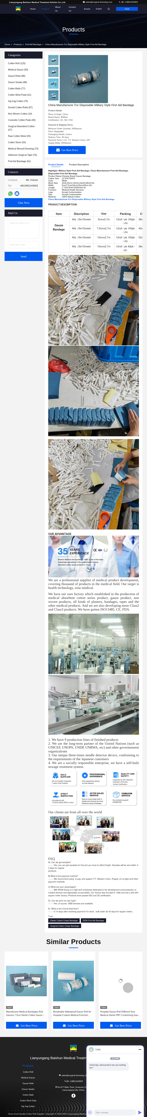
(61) (19, 161)
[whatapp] (10, 194)
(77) (16, 88)
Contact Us (72, 9)
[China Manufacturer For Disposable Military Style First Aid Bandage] (84, 79)
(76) (22, 155)
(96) (16, 76)
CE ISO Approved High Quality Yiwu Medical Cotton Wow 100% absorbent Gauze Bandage (119, 1013)
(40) (21, 120)
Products (45, 9)
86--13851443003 (129, 2)
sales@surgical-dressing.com (99, 2)
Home (33, 9)
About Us (57, 9)
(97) (20, 107)
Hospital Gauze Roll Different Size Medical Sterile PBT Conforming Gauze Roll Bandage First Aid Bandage (73, 1013)
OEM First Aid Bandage (93, 920)
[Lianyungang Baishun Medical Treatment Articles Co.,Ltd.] (18, 8)
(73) (23, 148)
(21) (19, 95)
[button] (53, 99)
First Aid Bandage (33, 44)
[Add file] (90, 1112)
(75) (18, 101)
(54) (17, 142)
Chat (127, 9)
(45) (19, 136)
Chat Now (23, 202)
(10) (20, 114)
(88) (17, 82)
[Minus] (140, 1049)
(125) (16, 63)
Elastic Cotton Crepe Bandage (64, 920)
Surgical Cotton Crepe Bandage (64, 926)
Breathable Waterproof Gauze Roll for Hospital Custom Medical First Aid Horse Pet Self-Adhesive (25, 1013)
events (87, 9)
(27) (21, 128)
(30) (18, 69)
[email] (17, 193)
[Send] (140, 1112)
